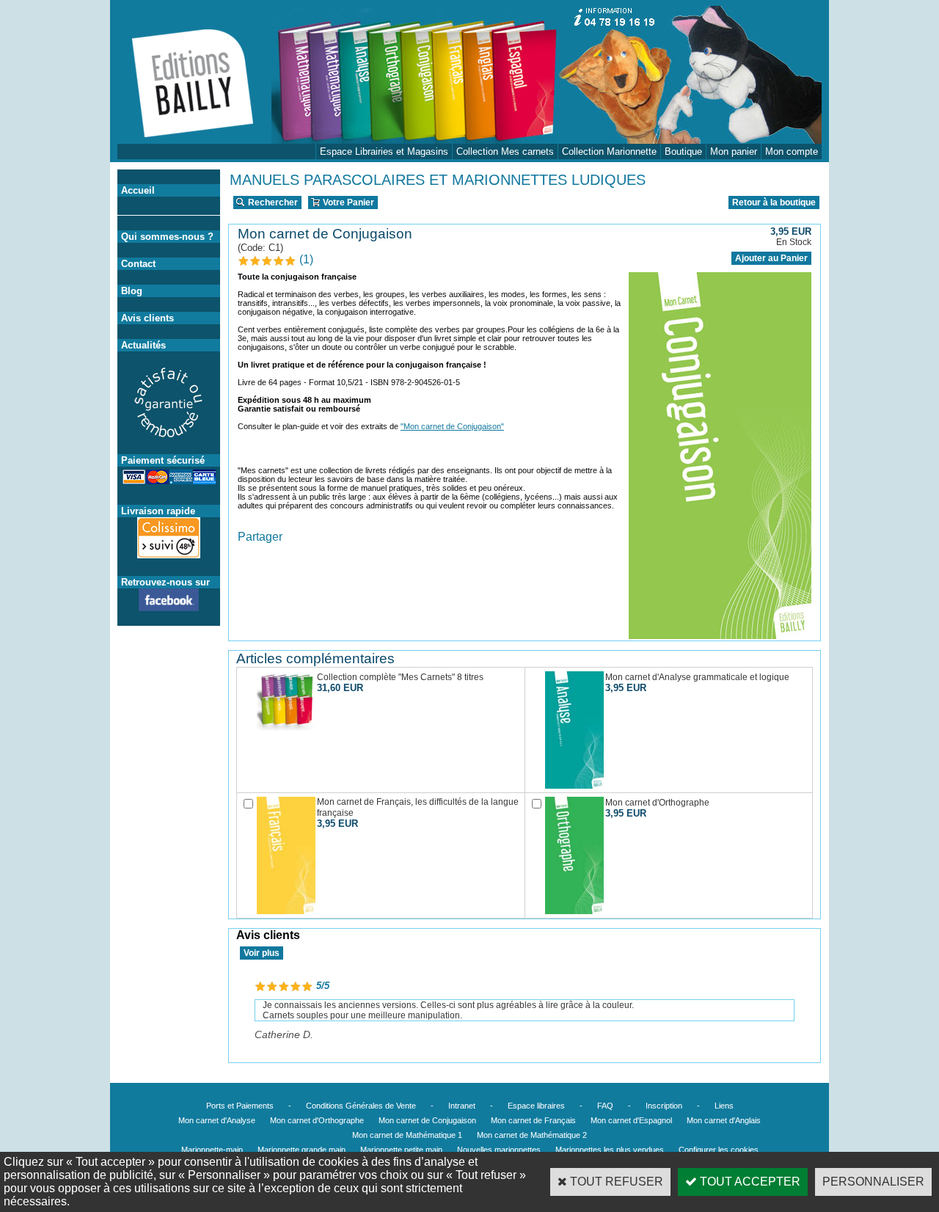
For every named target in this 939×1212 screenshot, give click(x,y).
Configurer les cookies (719, 1149)
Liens (724, 1105)
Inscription (664, 1105)
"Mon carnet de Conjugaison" (452, 426)
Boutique (683, 151)
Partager (260, 536)
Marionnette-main (212, 1149)
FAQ (605, 1105)
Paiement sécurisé (163, 460)
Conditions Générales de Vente (361, 1105)
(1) (306, 259)
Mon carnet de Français (533, 1120)
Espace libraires (536, 1105)
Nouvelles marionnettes (499, 1149)
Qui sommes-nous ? (167, 236)
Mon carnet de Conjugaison (427, 1120)
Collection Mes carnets (505, 151)
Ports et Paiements (240, 1105)
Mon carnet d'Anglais (724, 1120)
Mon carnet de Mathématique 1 (407, 1135)
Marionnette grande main (301, 1149)
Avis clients (147, 318)
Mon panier (733, 151)
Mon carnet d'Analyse (216, 1120)
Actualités (143, 345)
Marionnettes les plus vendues (609, 1149)
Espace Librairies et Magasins (384, 151)
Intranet (461, 1105)
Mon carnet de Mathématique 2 (532, 1135)
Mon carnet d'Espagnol (631, 1120)
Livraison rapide (158, 510)
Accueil (138, 190)
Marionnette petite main (401, 1149)
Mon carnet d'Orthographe (317, 1120)
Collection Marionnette (609, 151)
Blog (131, 290)
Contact (138, 263)
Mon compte (791, 151)
